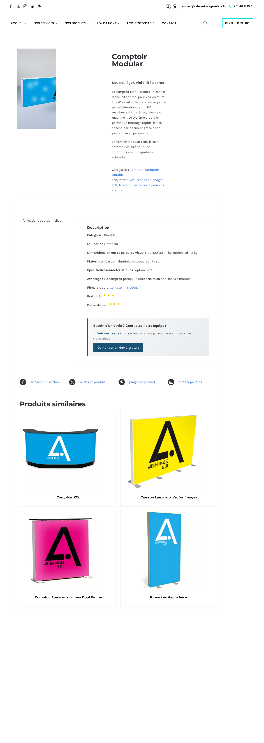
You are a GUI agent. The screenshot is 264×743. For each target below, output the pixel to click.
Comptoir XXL (68, 497)
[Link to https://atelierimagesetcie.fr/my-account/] (168, 6)
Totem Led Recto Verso (168, 597)
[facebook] (11, 6)
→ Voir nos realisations (111, 333)
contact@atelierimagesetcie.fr (202, 6)
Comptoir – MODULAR (125, 288)
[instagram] (25, 6)
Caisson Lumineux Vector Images (169, 497)
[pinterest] (39, 6)
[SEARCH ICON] (205, 23)
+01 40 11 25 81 (243, 6)
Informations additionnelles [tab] (40, 221)
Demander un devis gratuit (118, 348)
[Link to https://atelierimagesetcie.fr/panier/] (175, 6)
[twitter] (18, 6)
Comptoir (137, 170)
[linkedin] (32, 6)
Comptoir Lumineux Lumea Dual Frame (68, 597)
